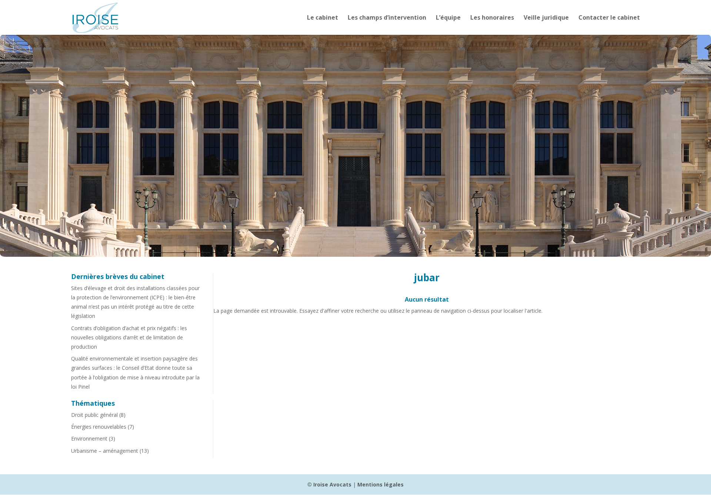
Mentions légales (380, 484)
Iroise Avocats (332, 484)
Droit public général (94, 414)
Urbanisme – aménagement (104, 450)
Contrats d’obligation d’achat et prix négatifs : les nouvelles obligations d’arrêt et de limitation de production (129, 337)
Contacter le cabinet (609, 18)
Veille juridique (546, 18)
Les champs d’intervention (387, 18)
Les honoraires (492, 18)
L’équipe (448, 18)
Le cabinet (322, 18)
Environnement (89, 438)
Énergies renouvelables (98, 426)
